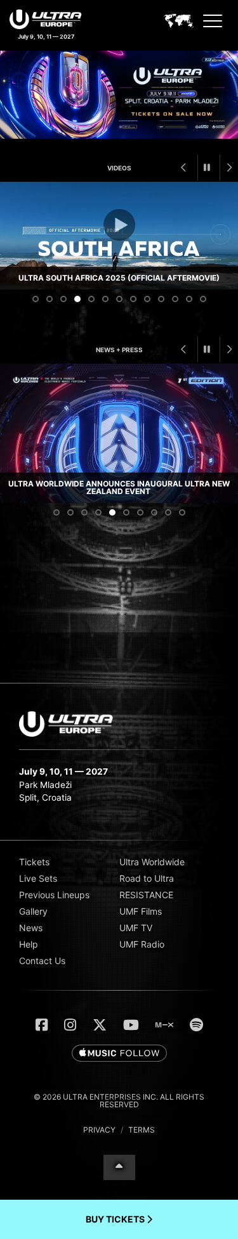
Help (28, 944)
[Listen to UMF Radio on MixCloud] (164, 1024)
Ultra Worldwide (152, 861)
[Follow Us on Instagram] (70, 1024)
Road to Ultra (146, 878)
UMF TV (135, 927)
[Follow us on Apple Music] (119, 1054)
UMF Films (140, 911)
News (31, 927)
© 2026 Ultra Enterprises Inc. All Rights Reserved (119, 1100)
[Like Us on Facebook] (41, 1024)
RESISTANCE (146, 894)
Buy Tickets (116, 1219)
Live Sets (38, 878)
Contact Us (42, 960)
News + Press (119, 349)
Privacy (99, 1129)
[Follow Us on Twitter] (99, 1024)
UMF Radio (141, 944)
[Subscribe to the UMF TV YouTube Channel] (131, 1024)
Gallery (33, 911)
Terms (141, 1129)
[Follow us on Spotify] (196, 1024)
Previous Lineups (54, 894)
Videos (119, 168)
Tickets (34, 861)
